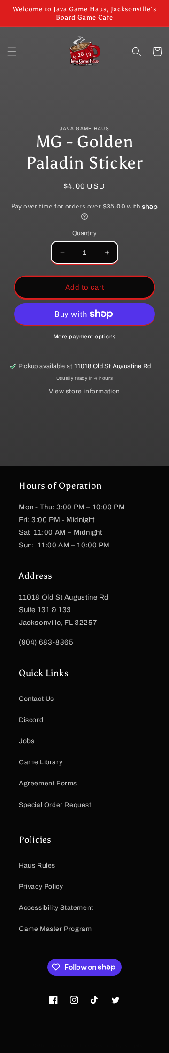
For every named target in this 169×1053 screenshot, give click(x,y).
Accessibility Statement (56, 907)
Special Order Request (55, 804)
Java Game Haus (69, 1045)
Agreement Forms (48, 783)
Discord (31, 719)
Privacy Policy (41, 886)
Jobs (26, 741)
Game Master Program (55, 928)
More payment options (85, 336)
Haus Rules (37, 865)
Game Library (40, 762)
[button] (11, 51)
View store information (84, 391)
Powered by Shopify (117, 1045)
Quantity (84, 233)
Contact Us (36, 698)
